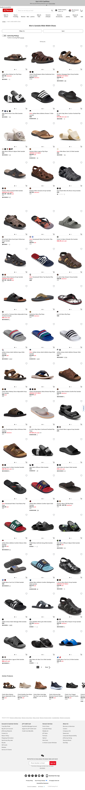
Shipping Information (8, 738)
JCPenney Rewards (7, 731)
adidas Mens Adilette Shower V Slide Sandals (41, 114)
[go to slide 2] (40, 5)
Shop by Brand (67, 740)
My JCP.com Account (7, 728)
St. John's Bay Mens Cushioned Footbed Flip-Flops (42, 430)
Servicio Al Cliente (7, 749)
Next (46, 667)
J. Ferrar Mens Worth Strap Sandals (67, 582)
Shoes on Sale (36, 717)
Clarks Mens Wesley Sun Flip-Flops (11, 74)
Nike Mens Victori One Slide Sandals (12, 113)
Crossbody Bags (55, 717)
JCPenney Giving (67, 738)
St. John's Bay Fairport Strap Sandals (67, 277)
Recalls (4, 742)
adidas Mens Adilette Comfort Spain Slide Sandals (41, 504)
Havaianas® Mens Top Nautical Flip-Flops (41, 277)
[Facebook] (32, 775)
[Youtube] (39, 775)
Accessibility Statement (42, 783)
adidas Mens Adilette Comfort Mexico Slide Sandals (14, 543)
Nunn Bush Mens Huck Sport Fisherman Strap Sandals (13, 240)
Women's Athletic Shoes (15, 717)
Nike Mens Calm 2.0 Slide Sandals (68, 151)
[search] (52, 10)
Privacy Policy (29, 780)
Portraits (44, 735)
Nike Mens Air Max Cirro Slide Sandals (40, 659)
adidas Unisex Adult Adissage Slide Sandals (14, 621)
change (22, 38)
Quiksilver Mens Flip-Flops (36, 314)
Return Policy (5, 735)
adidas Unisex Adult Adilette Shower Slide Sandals (69, 353)
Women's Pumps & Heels (45, 717)
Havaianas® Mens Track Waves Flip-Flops (14, 504)
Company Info (67, 731)
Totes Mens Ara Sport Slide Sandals (67, 467)
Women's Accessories (65, 717)
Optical (44, 738)
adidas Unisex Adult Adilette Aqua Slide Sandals (13, 353)
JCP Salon (45, 733)
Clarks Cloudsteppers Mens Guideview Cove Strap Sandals (41, 75)
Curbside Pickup (47, 728)
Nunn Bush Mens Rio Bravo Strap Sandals (69, 190)
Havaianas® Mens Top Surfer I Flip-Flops (41, 240)
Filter (21, 31)
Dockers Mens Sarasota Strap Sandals (40, 190)
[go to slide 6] (46, 5)
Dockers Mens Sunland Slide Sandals (12, 190)
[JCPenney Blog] (42, 775)
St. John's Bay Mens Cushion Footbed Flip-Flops (69, 114)
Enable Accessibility (5, 7)
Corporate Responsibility (70, 735)
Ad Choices (40, 786)
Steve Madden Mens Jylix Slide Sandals (40, 621)
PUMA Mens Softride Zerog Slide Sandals (41, 543)
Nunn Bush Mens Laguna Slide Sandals (13, 659)
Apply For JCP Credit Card (29, 728)
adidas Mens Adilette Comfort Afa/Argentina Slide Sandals (42, 583)
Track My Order (6, 726)
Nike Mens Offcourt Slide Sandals (38, 467)
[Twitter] (26, 775)
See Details (42, 768)
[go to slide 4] (43, 5)
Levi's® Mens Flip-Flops (63, 314)
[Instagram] (29, 775)
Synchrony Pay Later (7, 740)
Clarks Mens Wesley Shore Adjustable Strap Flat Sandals (14, 392)
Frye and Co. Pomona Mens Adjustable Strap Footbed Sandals (14, 315)
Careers (65, 728)
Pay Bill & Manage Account (29, 726)
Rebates (4, 747)
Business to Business (69, 726)
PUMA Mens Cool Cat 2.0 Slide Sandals (13, 582)
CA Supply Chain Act (54, 780)
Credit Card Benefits (27, 731)
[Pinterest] (36, 775)
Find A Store (45, 726)
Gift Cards (4, 745)
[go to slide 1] (39, 5)
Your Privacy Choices (40, 780)
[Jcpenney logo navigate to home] (8, 10)
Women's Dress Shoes (27, 717)
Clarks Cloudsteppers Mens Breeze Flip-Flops (42, 391)
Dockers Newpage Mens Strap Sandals (68, 74)
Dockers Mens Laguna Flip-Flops (38, 151)
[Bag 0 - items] (81, 10)
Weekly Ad (45, 731)
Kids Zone (45, 740)
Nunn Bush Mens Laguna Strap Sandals (68, 429)
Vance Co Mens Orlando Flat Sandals (67, 239)
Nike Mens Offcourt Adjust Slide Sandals (13, 151)
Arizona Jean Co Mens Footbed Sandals (13, 467)
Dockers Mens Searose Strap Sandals (12, 277)
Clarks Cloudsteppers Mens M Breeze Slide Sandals (14, 430)
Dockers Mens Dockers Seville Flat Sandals (69, 391)
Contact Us (5, 733)
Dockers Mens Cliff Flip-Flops (65, 503)
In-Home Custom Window (49, 742)
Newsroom (66, 733)
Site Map (65, 742)
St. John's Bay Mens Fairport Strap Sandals (69, 621)
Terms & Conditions (31, 786)
